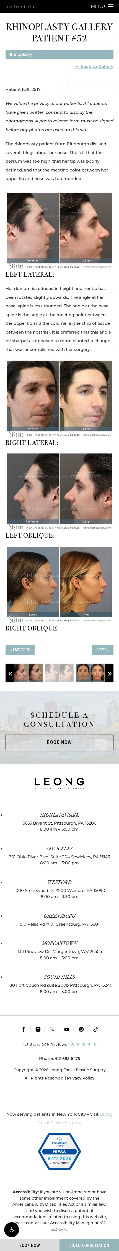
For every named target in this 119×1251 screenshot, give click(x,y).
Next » (103, 650)
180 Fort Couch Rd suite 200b (59, 985)
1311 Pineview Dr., (59, 951)
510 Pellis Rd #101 (59, 924)
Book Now (59, 742)
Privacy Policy (80, 1078)
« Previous (20, 650)
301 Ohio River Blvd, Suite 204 (59, 856)
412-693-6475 (20, 6)
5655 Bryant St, (59, 823)
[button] (11, 1229)
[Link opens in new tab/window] (24, 1029)
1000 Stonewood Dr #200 (59, 890)
